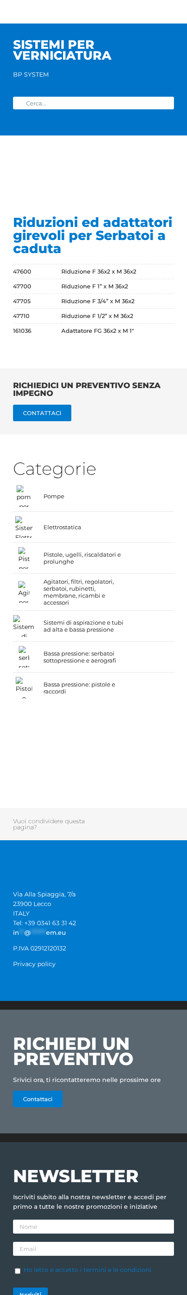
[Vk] (99, 829)
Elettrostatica (62, 527)
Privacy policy (34, 964)
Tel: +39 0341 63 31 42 (44, 923)
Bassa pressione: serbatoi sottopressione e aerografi (79, 657)
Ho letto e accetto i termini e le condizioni (87, 1270)
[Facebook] (99, 819)
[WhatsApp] (145, 819)
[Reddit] (122, 819)
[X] (110, 819)
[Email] (139, 829)
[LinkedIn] (133, 819)
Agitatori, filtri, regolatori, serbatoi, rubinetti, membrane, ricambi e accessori (78, 592)
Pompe (53, 496)
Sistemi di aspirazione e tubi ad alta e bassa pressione (83, 626)
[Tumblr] (156, 819)
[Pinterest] (168, 819)
